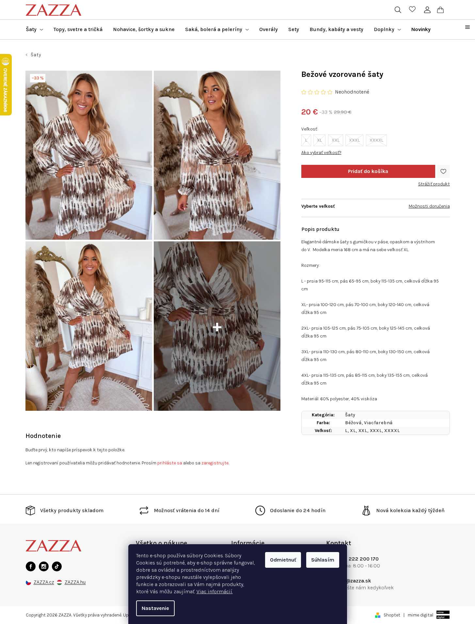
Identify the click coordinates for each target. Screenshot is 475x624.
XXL (336, 140)
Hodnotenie (43, 436)
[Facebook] (31, 566)
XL (319, 140)
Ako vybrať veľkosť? (321, 152)
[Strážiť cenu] (434, 181)
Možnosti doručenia (429, 206)
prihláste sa (169, 463)
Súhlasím (322, 560)
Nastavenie (155, 608)
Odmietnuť (283, 560)
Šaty (350, 415)
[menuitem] (34, 29)
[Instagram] (44, 566)
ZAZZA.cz (44, 582)
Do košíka (368, 171)
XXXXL (376, 140)
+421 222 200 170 (357, 559)
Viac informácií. (215, 591)
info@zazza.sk (353, 581)
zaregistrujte (215, 463)
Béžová (353, 422)
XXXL (354, 140)
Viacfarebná (378, 422)
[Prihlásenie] (427, 10)
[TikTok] (57, 566)
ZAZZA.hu (75, 582)
